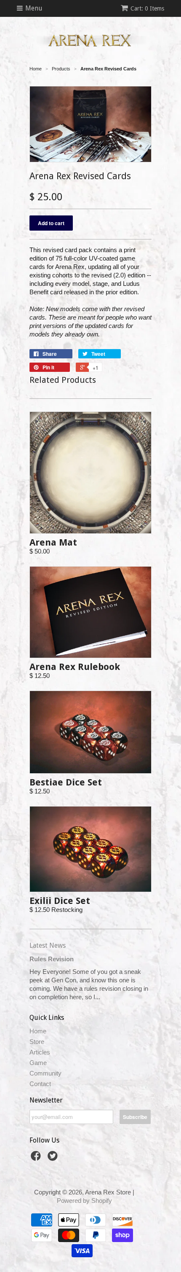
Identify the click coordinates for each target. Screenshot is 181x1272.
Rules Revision (51, 959)
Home (37, 1031)
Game (38, 1062)
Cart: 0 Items (147, 8)
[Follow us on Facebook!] (37, 1158)
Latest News (47, 945)
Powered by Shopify (84, 1200)
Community (45, 1073)
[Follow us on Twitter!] (54, 1158)
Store (36, 1041)
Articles (39, 1052)
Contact (40, 1083)
